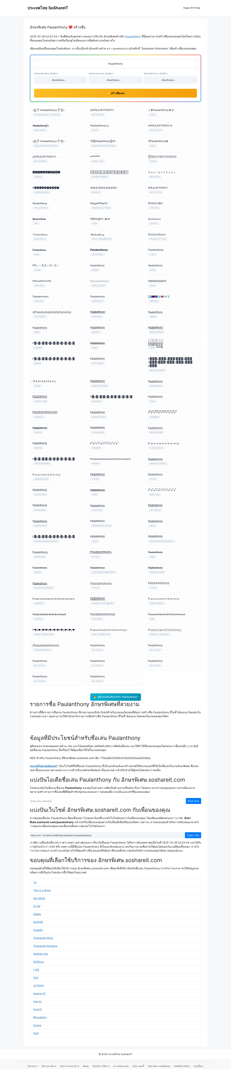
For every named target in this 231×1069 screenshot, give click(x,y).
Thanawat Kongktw (45, 946)
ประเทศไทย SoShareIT (48, 7)
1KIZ (35, 977)
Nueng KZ (39, 993)
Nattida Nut (40, 953)
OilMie (37, 914)
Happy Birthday (191, 7)
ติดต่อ (86, 1066)
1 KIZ (36, 969)
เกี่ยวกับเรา (33, 1066)
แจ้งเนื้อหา (199, 1066)
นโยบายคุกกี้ (138, 1066)
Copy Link (193, 835)
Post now (193, 801)
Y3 (35, 882)
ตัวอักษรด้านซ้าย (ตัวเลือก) (46, 73)
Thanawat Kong (43, 938)
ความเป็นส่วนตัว (121, 1066)
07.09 (36, 906)
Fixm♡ (37, 1009)
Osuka (37, 1025)
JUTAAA (38, 985)
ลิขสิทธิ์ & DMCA (182, 1066)
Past (36, 1033)
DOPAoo (38, 961)
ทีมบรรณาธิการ (49, 1066)
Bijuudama (40, 1017)
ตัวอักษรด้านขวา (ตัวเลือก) (156, 73)
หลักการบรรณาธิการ (69, 1066)
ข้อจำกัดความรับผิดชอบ (159, 1066)
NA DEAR (39, 898)
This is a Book (42, 890)
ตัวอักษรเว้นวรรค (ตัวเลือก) (101, 73)
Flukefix (38, 930)
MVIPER (38, 922)
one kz (37, 1001)
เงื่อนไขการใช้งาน (100, 1066)
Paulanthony (133, 36)
